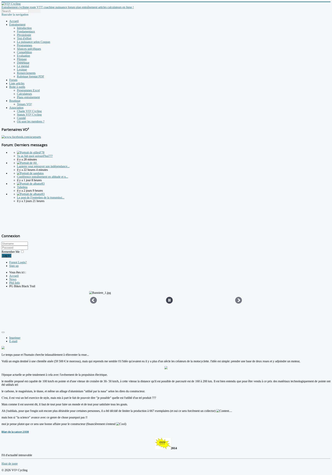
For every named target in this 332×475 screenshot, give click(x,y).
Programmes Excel (28, 90)
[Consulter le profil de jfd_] (27, 162)
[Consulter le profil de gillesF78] (30, 152)
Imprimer (14, 337)
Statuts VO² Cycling (29, 114)
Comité (21, 118)
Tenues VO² (24, 104)
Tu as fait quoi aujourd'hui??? (35, 156)
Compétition (24, 52)
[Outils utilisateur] (3, 332)
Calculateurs (24, 93)
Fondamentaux (26, 31)
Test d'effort (24, 38)
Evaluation (23, 55)
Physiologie (24, 35)
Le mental (23, 66)
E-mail (13, 341)
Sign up (14, 265)
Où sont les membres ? (30, 121)
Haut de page (10, 463)
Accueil (14, 21)
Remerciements (26, 73)
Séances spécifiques (29, 48)
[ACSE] (21, 137)
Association (16, 107)
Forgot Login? (18, 262)
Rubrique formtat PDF (30, 76)
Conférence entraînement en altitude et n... (42, 176)
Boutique (14, 100)
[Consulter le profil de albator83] (31, 183)
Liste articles (16, 83)
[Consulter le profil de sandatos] (30, 173)
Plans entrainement (28, 97)
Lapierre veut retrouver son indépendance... (43, 166)
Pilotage (22, 59)
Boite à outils (17, 86)
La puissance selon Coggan (33, 41)
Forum (13, 80)
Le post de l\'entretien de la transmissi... (40, 197)
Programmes (24, 45)
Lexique (22, 69)
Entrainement (17, 24)
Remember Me (11, 251)
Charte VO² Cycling (29, 111)
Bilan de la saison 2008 (15, 431)
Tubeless (22, 187)
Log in (6, 255)
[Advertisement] (26, 217)
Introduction (24, 28)
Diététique (23, 62)
